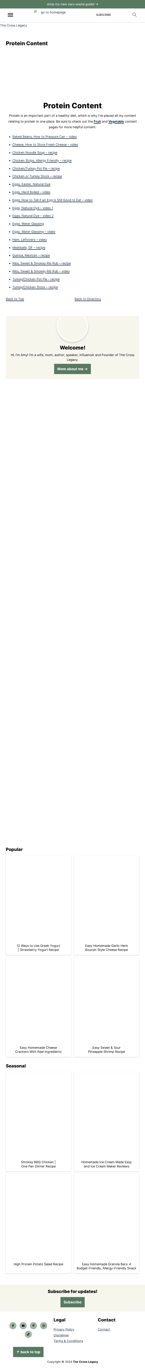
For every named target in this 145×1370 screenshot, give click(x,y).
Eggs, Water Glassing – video (33, 231)
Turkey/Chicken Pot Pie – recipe (36, 279)
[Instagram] (43, 1325)
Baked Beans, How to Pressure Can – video (44, 136)
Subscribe (73, 1302)
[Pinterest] (33, 1325)
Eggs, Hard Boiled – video (31, 192)
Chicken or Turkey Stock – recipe (37, 176)
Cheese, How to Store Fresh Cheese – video (45, 144)
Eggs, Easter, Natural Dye (31, 184)
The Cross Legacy (13, 25)
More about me (70, 369)
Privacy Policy (64, 1329)
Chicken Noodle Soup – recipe (34, 152)
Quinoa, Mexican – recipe (31, 255)
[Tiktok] (28, 1334)
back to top (28, 1352)
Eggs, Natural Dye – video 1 (32, 208)
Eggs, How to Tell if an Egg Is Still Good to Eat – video (52, 200)
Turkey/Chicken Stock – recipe (35, 287)
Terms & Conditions (68, 1341)
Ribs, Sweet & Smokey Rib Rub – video (41, 271)
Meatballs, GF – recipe (28, 247)
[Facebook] (12, 1325)
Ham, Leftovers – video (29, 239)
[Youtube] (23, 1325)
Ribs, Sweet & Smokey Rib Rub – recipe (41, 263)
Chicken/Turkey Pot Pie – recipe (36, 168)
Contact (104, 1329)
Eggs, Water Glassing (28, 224)
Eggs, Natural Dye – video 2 (33, 216)
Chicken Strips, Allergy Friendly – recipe (42, 160)
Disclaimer (61, 1335)
